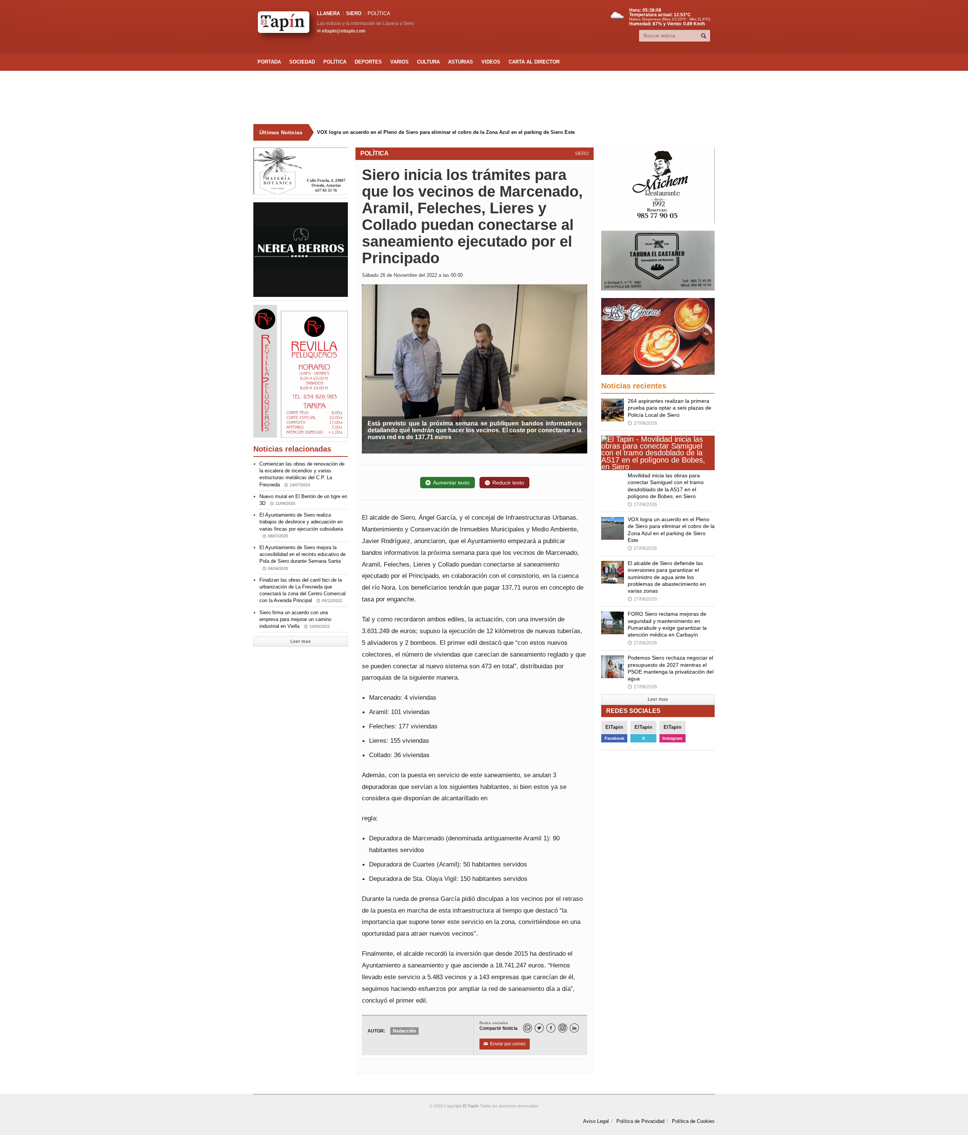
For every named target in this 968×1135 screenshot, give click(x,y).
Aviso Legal (596, 1121)
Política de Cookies (693, 1121)
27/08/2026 (642, 423)
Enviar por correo (505, 1043)
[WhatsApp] (527, 1028)
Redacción (404, 1031)
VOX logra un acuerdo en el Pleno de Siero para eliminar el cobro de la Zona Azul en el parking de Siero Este (446, 132)
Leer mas (300, 641)
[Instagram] (562, 1028)
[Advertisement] (484, 97)
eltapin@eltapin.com (344, 31)
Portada (269, 62)
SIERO (353, 13)
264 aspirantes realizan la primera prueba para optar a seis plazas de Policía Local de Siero (669, 408)
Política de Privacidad (640, 1121)
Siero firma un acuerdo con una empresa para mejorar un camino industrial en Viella (295, 619)
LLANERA (328, 13)
